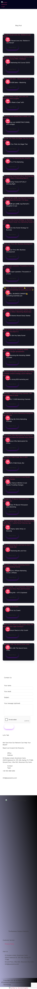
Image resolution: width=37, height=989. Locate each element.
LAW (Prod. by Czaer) (13, 610)
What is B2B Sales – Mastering (16, 82)
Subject (6, 697)
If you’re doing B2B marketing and (17, 379)
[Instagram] (8, 784)
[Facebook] (4, 784)
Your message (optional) (12, 703)
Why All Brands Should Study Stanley (18, 315)
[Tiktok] (28, 972)
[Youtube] (16, 784)
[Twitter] (12, 784)
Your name (7, 685)
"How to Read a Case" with (15, 102)
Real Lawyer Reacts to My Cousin (17, 630)
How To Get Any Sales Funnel (15, 335)
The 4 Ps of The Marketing (14, 162)
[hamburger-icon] (34, 4)
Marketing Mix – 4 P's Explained (16, 592)
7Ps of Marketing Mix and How (16, 551)
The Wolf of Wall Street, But (15, 463)
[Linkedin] (24, 972)
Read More (12, 47)
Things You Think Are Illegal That (17, 144)
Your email (7, 691)
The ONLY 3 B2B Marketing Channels (18, 399)
